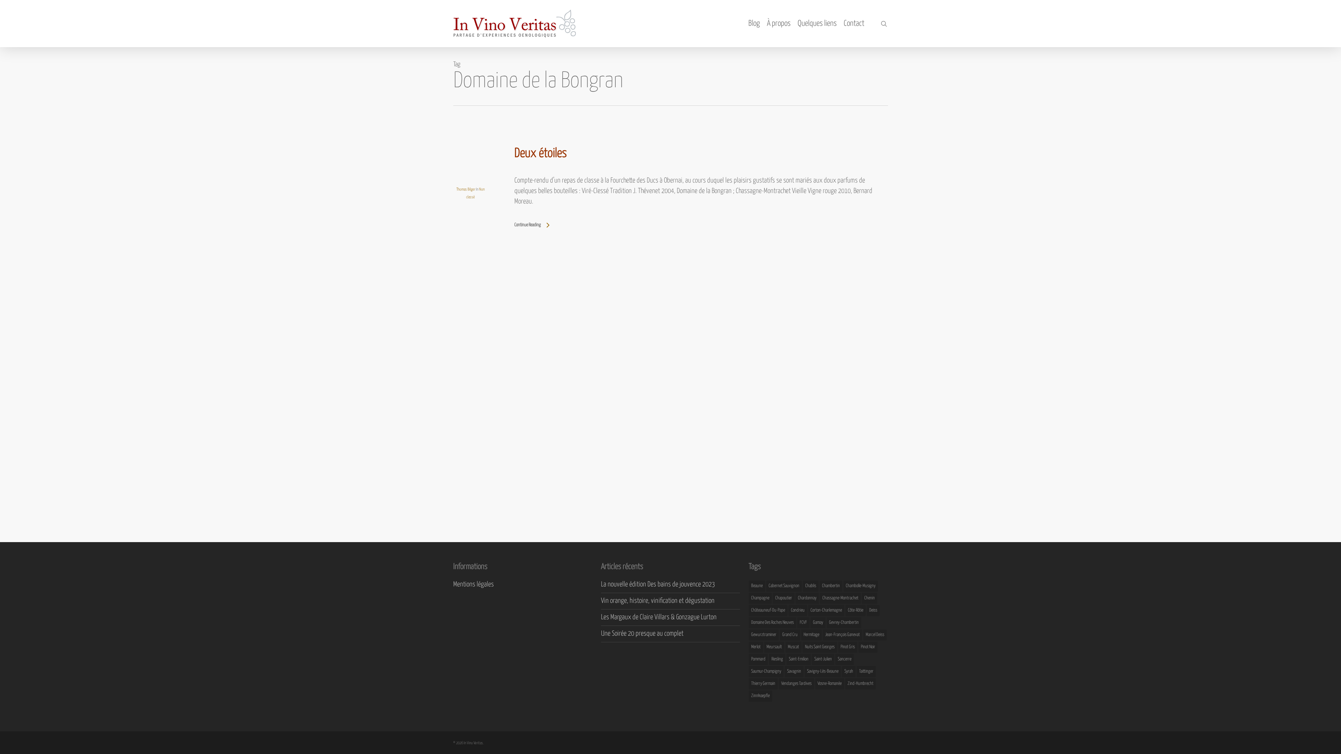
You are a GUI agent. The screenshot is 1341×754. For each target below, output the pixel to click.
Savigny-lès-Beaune (822, 671)
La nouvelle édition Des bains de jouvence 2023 (658, 584)
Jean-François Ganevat (842, 635)
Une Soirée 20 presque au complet (642, 633)
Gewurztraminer (763, 635)
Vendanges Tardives (796, 683)
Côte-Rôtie (855, 610)
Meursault (774, 647)
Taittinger (866, 671)
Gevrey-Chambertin (844, 622)
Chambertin (831, 586)
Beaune (757, 586)
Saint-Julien (823, 659)
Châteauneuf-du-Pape (768, 610)
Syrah (848, 671)
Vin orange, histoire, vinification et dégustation (658, 601)
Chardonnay (807, 598)
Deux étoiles (540, 153)
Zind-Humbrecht (860, 683)
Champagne (760, 598)
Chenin (869, 598)
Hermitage (811, 635)
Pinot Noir (868, 647)
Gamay (818, 622)
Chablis (810, 586)
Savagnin (794, 671)
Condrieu (798, 610)
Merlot (756, 647)
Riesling (777, 659)
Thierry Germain (763, 683)
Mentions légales (473, 584)
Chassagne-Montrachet (840, 598)
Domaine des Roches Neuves (772, 622)
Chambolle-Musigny (860, 586)
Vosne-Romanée (830, 683)
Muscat (793, 647)
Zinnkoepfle (760, 696)
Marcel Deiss (875, 635)
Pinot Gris (848, 647)
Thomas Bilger (465, 189)
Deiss (873, 610)
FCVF (803, 622)
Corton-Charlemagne (826, 610)
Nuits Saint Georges (820, 647)
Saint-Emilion (798, 659)
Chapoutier (783, 598)
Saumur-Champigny (766, 671)
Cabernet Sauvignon (784, 586)
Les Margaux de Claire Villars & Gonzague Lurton (659, 617)
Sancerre (844, 659)
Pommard (758, 659)
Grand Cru (790, 635)
